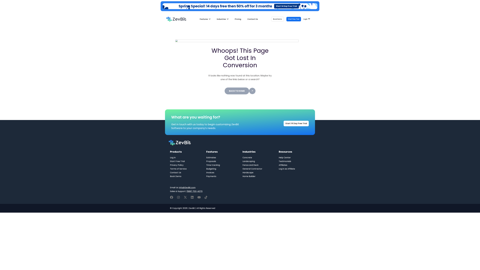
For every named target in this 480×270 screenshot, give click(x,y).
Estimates (211, 157)
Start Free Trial (177, 161)
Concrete (247, 157)
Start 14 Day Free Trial (286, 6)
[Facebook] (171, 197)
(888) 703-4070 (194, 191)
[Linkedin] (192, 197)
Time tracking (213, 165)
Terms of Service (178, 168)
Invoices (210, 172)
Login (306, 19)
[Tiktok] (206, 197)
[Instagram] (178, 197)
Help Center (285, 157)
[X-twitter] (185, 197)
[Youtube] (199, 197)
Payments (211, 176)
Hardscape (247, 172)
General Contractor (252, 168)
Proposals (211, 161)
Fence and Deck (250, 165)
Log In (173, 157)
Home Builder (249, 176)
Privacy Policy (177, 165)
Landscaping (248, 161)
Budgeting (211, 168)
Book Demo (175, 176)
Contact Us (175, 172)
